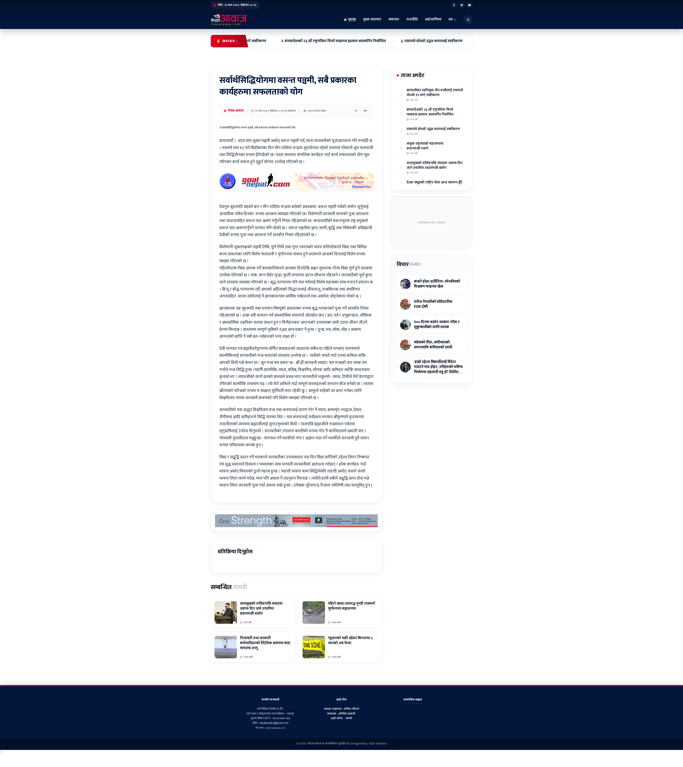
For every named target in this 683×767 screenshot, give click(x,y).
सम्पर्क (349, 718)
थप (451, 19)
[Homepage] (229, 20)
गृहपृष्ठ (351, 19)
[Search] (468, 19)
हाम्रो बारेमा (337, 718)
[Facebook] (454, 5)
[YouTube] (469, 5)
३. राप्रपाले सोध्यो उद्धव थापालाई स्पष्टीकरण (400, 41)
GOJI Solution (378, 743)
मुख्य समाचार (372, 19)
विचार (408, 264)
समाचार (393, 19)
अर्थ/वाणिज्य (433, 19)
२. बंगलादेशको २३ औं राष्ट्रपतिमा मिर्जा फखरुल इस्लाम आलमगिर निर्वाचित (302, 41)
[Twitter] (462, 5)
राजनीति (412, 19)
